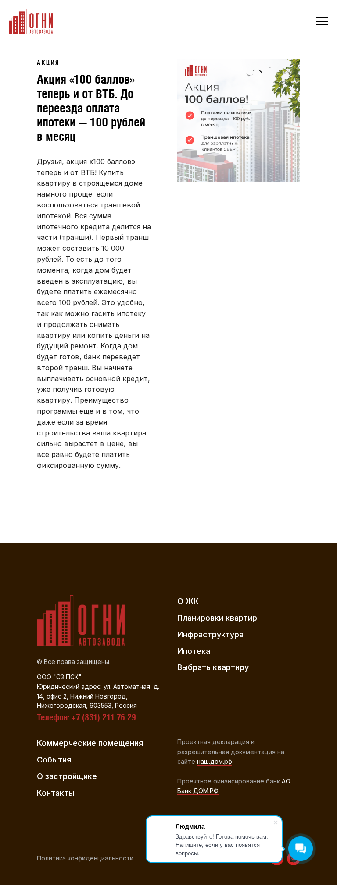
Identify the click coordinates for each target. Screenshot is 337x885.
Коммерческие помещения (90, 743)
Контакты (55, 792)
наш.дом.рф (214, 761)
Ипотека (193, 651)
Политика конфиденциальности (85, 858)
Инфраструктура (210, 634)
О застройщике (67, 776)
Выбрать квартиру (213, 667)
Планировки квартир (217, 617)
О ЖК (188, 601)
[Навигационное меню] (322, 21)
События (54, 759)
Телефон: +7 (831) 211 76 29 (86, 717)
